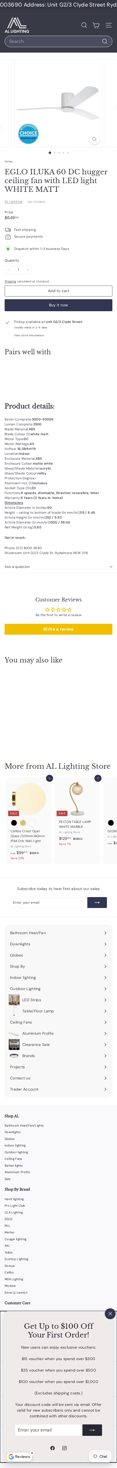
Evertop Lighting (17, 1259)
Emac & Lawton (16, 1292)
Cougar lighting (16, 1239)
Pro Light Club (15, 1205)
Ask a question (17, 566)
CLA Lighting (14, 1212)
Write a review (58, 629)
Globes (10, 1139)
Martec (10, 1232)
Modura (10, 1286)
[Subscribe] (92, 1430)
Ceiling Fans (13, 1159)
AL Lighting (13, 201)
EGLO (8, 1219)
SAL (7, 1246)
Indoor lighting (15, 1145)
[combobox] (58, 41)
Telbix (9, 1252)
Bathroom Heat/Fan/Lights (24, 1125)
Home (9, 161)
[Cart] (96, 25)
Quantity (12, 260)
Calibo (9, 1272)
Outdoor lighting (16, 1152)
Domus (10, 1266)
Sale (7, 1179)
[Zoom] (94, 139)
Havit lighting (14, 1199)
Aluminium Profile (17, 1172)
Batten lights (14, 1165)
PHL (7, 1226)
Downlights (13, 1132)
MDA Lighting (14, 1279)
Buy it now (58, 304)
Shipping (10, 281)
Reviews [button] (22, 1456)
